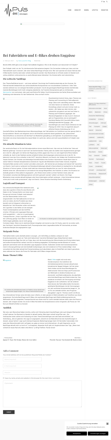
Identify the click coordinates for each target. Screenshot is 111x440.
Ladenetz (91, 137)
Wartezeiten (7, 92)
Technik (91, 159)
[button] (107, 423)
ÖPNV (91, 184)
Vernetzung (92, 173)
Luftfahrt (91, 144)
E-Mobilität (92, 119)
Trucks (103, 163)
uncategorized (101, 170)
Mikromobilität (93, 148)
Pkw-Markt (92, 152)
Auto (105, 108)
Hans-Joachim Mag (24, 61)
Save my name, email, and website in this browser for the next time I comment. (32, 378)
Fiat (90, 126)
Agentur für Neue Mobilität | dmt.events (97, 104)
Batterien (98, 112)
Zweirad (101, 181)
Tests (90, 163)
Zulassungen (93, 181)
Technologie (100, 159)
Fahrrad (103, 123)
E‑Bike (54, 259)
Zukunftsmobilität (94, 177)
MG (98, 144)
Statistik (96, 155)
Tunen (91, 166)
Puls (90, 155)
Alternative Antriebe (95, 108)
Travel (96, 163)
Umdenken (98, 166)
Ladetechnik (92, 141)
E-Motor (100, 119)
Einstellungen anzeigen (98, 433)
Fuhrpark (97, 126)
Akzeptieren (77, 433)
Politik (100, 152)
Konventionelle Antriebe (96, 134)
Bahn (90, 112)
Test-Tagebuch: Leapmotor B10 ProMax (97, 88)
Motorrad (104, 148)
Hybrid (91, 130)
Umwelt (91, 170)
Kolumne (98, 130)
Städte (104, 155)
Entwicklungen (93, 123)
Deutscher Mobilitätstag (96, 115)
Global (104, 126)
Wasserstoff (102, 173)
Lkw (100, 141)
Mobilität (37, 61)
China (105, 112)
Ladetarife (100, 137)
